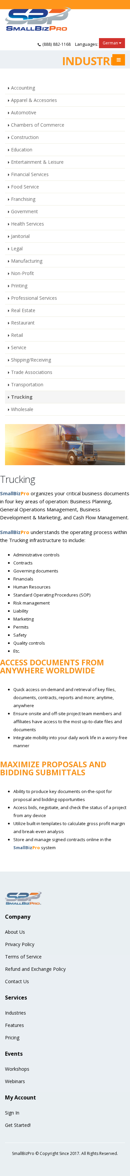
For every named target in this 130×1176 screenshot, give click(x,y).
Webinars (15, 1081)
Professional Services (34, 298)
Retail (17, 335)
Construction (25, 137)
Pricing (12, 1037)
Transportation (27, 384)
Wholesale (22, 409)
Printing (19, 285)
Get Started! (18, 1125)
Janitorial (20, 236)
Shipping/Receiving (31, 360)
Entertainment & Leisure (37, 162)
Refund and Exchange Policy (35, 969)
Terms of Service (23, 956)
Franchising (23, 199)
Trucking (22, 397)
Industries (15, 1013)
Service (18, 347)
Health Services (27, 224)
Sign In (12, 1112)
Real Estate (23, 310)
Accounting (23, 88)
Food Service (25, 186)
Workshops (17, 1069)
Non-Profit (22, 273)
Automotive (23, 112)
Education (21, 149)
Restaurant (23, 322)
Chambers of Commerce (37, 125)
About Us (15, 932)
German (111, 43)
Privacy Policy (19, 944)
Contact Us (17, 981)
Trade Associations (31, 372)
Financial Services (30, 174)
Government (24, 211)
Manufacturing (26, 261)
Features (14, 1025)
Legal (17, 248)
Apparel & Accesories (34, 100)
